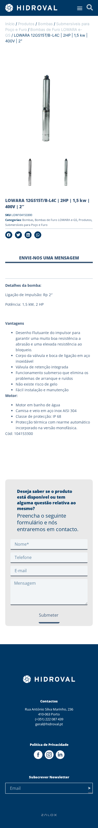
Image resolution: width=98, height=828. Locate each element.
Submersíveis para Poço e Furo (26, 225)
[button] (79, 8)
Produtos (26, 24)
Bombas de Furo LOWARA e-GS (56, 220)
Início (10, 24)
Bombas (45, 24)
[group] (31, 173)
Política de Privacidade (49, 744)
